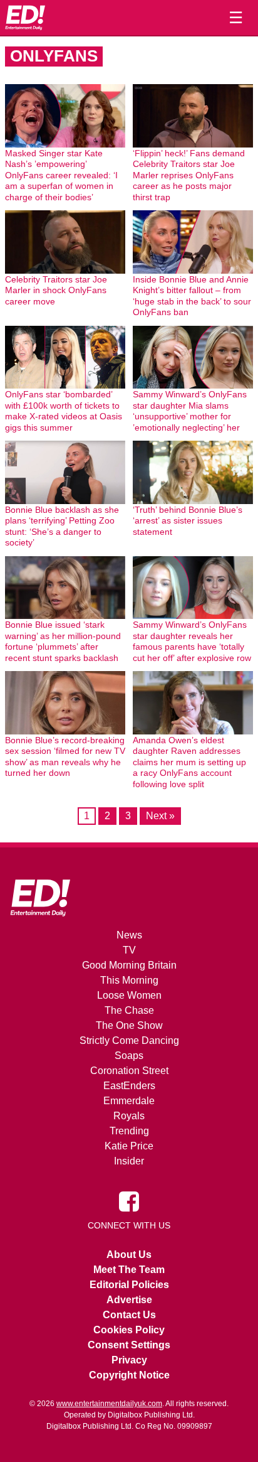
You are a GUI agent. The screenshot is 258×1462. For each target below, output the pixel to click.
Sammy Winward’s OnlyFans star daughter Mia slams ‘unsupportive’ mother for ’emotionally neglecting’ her (190, 411)
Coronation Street (129, 1070)
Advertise (129, 1299)
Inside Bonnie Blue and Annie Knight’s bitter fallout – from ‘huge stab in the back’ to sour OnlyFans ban (192, 296)
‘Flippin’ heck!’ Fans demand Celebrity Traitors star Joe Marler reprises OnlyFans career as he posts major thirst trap (189, 175)
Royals (129, 1115)
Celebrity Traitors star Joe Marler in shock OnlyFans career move (56, 290)
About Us (129, 1254)
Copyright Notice (129, 1375)
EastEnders (129, 1085)
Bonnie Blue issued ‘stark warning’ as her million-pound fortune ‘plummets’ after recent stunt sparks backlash (63, 641)
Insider (129, 1161)
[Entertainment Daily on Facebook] (129, 1201)
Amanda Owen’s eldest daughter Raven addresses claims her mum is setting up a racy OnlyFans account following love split (189, 762)
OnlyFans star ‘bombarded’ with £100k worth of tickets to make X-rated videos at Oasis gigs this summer (63, 411)
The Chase (129, 1010)
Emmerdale (129, 1100)
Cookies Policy (129, 1330)
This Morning (129, 980)
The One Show (129, 1025)
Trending (129, 1131)
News (129, 935)
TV (129, 950)
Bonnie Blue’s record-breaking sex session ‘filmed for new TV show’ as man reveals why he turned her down (65, 756)
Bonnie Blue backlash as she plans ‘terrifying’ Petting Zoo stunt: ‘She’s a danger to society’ (62, 526)
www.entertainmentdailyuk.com (109, 1403)
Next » (160, 815)
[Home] (25, 18)
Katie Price (129, 1146)
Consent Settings (129, 1345)
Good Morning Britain (129, 965)
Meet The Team (129, 1269)
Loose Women (129, 995)
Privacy (129, 1360)
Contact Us (129, 1314)
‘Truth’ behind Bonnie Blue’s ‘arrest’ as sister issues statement (187, 521)
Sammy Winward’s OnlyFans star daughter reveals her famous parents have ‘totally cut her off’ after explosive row (192, 641)
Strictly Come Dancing (129, 1040)
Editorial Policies (129, 1284)
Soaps (129, 1055)
